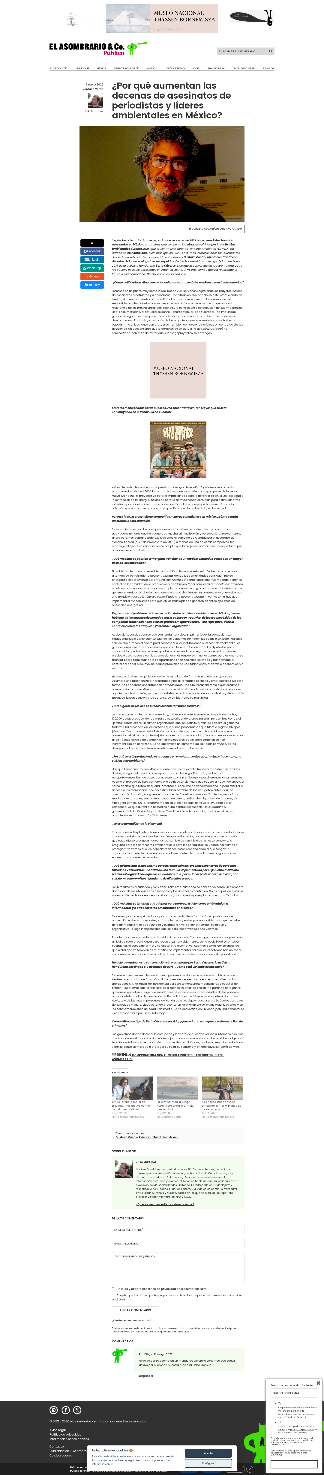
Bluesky (94, 284)
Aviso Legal (58, 1430)
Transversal (217, 68)
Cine (196, 68)
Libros (101, 68)
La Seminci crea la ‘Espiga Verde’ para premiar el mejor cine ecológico (175, 1105)
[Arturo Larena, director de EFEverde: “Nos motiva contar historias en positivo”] (132, 1088)
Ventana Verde (92, 89)
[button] (98, 48)
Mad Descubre (244, 68)
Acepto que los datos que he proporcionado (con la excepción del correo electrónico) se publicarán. (177, 1297)
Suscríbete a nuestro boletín (292, 1385)
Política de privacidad (65, 1434)
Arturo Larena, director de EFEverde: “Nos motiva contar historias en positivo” (131, 1105)
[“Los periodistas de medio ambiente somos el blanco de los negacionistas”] (222, 1088)
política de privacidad (161, 1289)
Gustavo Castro (127, 1137)
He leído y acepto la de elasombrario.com (161, 1289)
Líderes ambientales (153, 1137)
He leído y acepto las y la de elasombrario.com (297, 1429)
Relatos (268, 68)
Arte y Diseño (175, 68)
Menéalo (94, 276)
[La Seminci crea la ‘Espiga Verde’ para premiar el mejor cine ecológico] (177, 1088)
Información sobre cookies (69, 1439)
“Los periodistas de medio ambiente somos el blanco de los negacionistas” (221, 1105)
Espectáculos (124, 68)
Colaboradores (61, 1455)
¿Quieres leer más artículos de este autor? (165, 1204)
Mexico (173, 1137)
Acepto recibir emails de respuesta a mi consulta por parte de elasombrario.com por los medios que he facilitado (297, 1412)
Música (152, 68)
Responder (145, 1376)
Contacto (57, 1446)
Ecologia (56, 68)
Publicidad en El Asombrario (70, 1451)
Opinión (80, 68)
